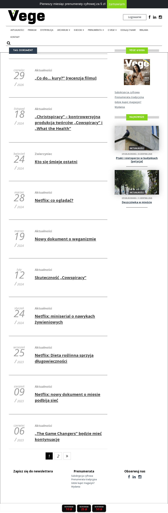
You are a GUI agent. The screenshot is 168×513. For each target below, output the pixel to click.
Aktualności (17, 30)
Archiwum (62, 30)
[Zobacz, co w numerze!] (137, 72)
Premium (32, 30)
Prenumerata (95, 30)
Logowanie (134, 17)
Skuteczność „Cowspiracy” (60, 277)
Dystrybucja (46, 30)
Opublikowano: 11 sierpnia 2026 (137, 198)
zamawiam (117, 4)
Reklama (144, 30)
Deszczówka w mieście (137, 202)
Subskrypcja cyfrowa (127, 92)
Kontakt (15, 37)
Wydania (120, 106)
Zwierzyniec (43, 154)
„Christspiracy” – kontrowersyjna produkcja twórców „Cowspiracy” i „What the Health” (69, 122)
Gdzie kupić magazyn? (128, 102)
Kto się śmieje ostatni (56, 161)
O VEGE (111, 30)
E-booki (78, 30)
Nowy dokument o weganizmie (65, 239)
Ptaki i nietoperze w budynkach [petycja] (137, 159)
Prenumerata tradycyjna (129, 97)
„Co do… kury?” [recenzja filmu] (65, 78)
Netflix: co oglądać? (54, 200)
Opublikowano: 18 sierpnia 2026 (137, 154)
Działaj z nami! (128, 30)
